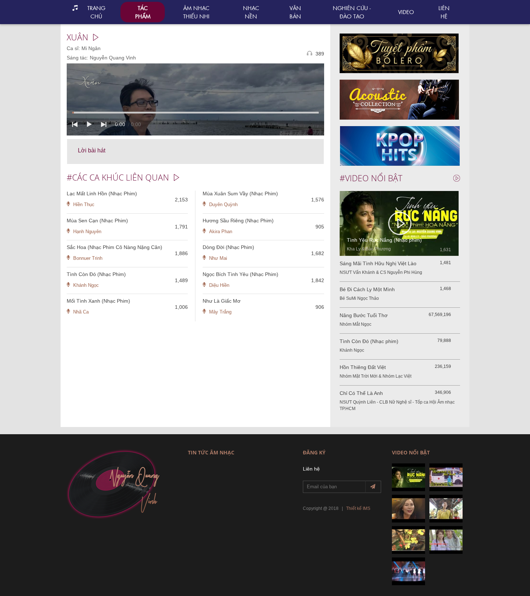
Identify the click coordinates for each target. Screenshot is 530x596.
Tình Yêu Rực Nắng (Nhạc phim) (384, 240)
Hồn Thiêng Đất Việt (363, 367)
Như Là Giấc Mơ (221, 301)
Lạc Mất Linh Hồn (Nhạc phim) (102, 193)
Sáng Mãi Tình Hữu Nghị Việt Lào (378, 263)
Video (406, 11)
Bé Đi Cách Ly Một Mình (367, 289)
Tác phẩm (142, 12)
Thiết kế (354, 508)
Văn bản (295, 12)
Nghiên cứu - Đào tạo (352, 12)
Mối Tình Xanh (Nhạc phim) (98, 301)
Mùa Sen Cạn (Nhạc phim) (97, 220)
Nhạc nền (251, 12)
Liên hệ (444, 12)
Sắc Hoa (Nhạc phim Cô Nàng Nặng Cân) (114, 247)
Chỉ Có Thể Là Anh (361, 393)
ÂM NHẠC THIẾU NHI (196, 12)
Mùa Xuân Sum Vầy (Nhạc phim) (240, 193)
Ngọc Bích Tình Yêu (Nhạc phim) (240, 274)
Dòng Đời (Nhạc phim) (228, 247)
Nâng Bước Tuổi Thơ (364, 315)
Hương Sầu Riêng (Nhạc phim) (238, 220)
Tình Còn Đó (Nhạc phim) (96, 274)
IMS (366, 508)
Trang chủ (96, 12)
